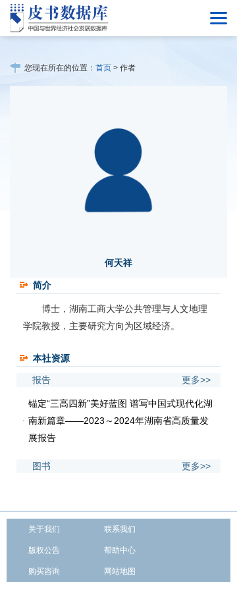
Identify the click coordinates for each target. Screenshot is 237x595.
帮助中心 (120, 550)
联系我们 (120, 529)
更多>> (196, 380)
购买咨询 (44, 571)
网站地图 (120, 571)
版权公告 (44, 550)
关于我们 (44, 529)
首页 (103, 67)
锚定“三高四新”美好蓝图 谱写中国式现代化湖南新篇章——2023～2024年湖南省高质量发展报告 (120, 420)
